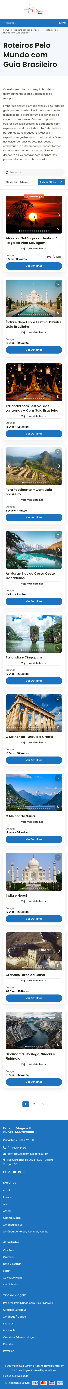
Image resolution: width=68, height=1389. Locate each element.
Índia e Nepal (16, 895)
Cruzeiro (8, 1257)
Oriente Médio (12, 1218)
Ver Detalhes (34, 266)
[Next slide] (56, 215)
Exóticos (8, 1323)
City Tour (8, 1250)
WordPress (50, 1370)
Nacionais (9, 1330)
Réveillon (8, 1351)
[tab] (19, 231)
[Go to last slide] (12, 215)
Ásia (5, 1204)
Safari (6, 1271)
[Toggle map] (58, 229)
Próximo (43, 1104)
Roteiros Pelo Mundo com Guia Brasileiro (28, 1303)
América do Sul (12, 1225)
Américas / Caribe (14, 1317)
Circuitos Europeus (14, 1310)
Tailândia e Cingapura (24, 657)
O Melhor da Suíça (20, 816)
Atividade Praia (12, 1277)
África (7, 1211)
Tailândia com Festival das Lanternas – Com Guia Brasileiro (32, 408)
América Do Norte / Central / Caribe (26, 1231)
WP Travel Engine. (21, 1370)
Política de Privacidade (15, 1376)
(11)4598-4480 (17, 1148)
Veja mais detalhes (32, 248)
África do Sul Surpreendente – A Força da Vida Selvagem (32, 240)
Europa (7, 1197)
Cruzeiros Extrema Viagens (20, 1337)
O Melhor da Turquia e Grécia (29, 737)
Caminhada (10, 1284)
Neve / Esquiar (12, 1264)
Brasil (6, 1190)
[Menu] (56, 23)
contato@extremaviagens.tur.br (28, 1154)
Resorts (8, 1344)
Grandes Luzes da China (25, 975)
